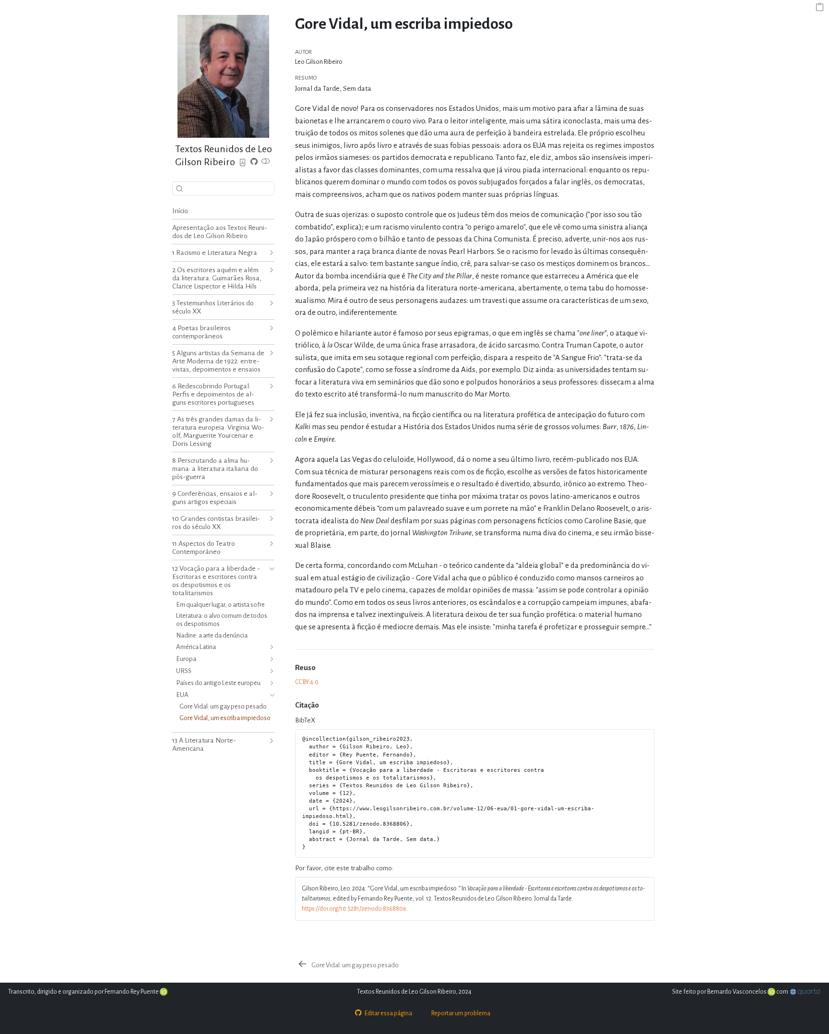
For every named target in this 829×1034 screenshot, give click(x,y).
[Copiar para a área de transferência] (820, 7)
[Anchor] (321, 666)
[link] (243, 163)
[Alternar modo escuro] (266, 162)
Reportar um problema (460, 1013)
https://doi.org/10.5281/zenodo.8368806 (354, 908)
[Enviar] (179, 188)
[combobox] (223, 188)
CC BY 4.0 (307, 682)
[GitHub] (254, 162)
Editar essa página (388, 1013)
